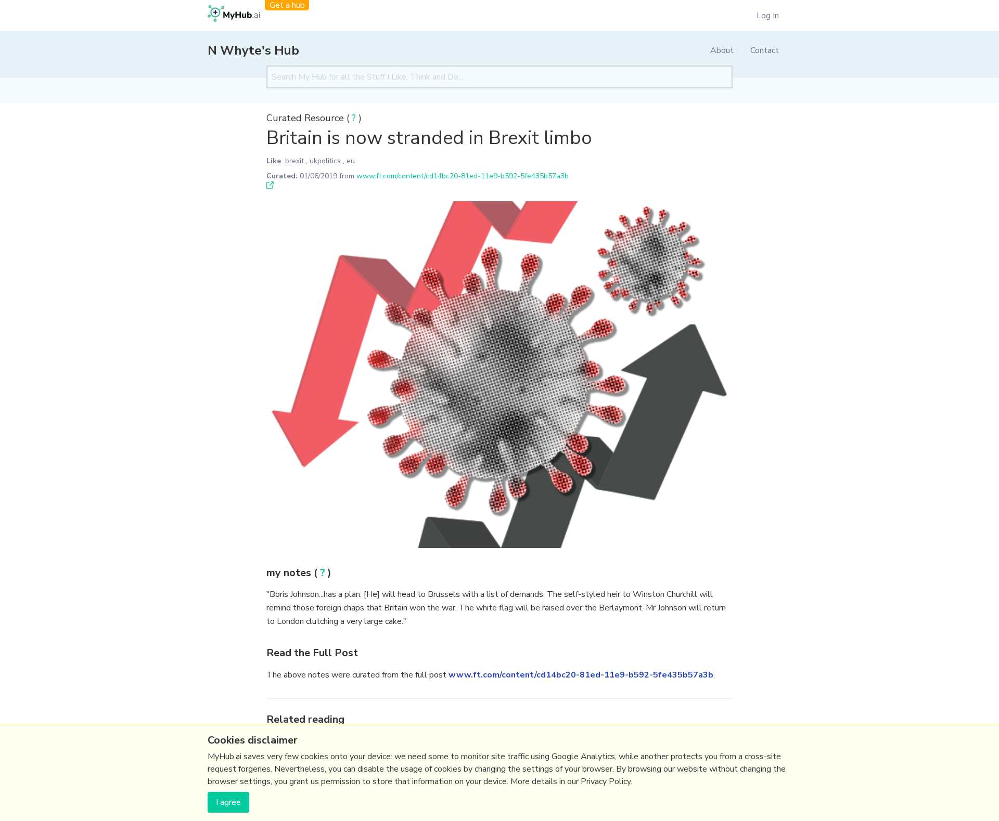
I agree (228, 802)
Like (273, 161)
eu (351, 161)
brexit (294, 161)
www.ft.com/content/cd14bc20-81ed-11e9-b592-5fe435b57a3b (462, 176)
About (722, 50)
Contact (764, 50)
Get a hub (287, 5)
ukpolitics (325, 161)
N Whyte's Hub (253, 50)
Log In (768, 15)
